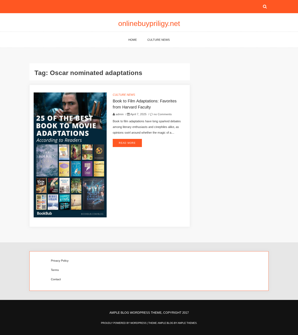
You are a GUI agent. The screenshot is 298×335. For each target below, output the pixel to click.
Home (132, 39)
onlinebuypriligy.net (149, 23)
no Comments (162, 114)
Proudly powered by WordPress (124, 323)
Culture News (158, 39)
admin (120, 114)
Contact (56, 279)
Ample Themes (187, 323)
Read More (127, 143)
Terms (55, 270)
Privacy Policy (60, 260)
